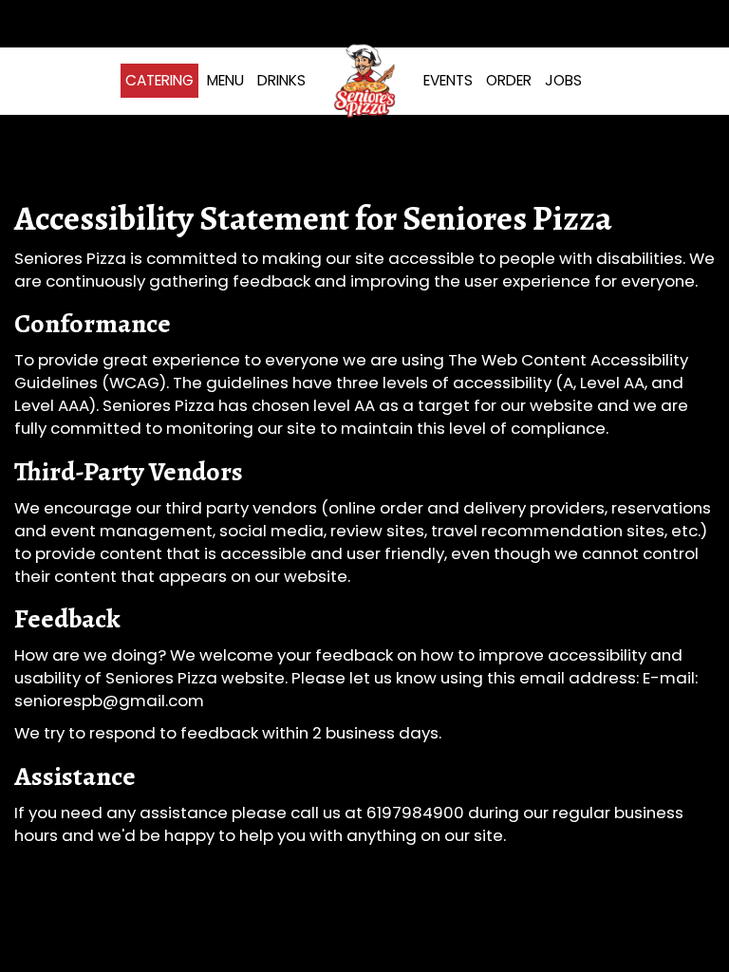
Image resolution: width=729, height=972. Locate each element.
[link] (364, 80)
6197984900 (415, 812)
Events (448, 80)
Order (509, 80)
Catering (159, 80)
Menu (225, 80)
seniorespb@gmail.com (109, 700)
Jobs (563, 80)
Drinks (281, 80)
